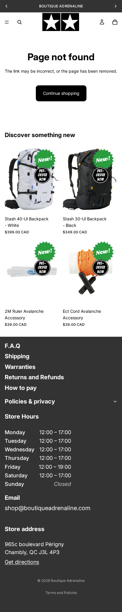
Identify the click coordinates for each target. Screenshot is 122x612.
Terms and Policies (61, 592)
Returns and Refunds (34, 377)
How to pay (21, 387)
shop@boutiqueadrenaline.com (47, 507)
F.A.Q (12, 345)
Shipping (17, 356)
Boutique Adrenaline (68, 580)
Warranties (20, 366)
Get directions (22, 562)
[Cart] (114, 22)
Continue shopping (61, 93)
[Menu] (7, 22)
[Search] (19, 22)
